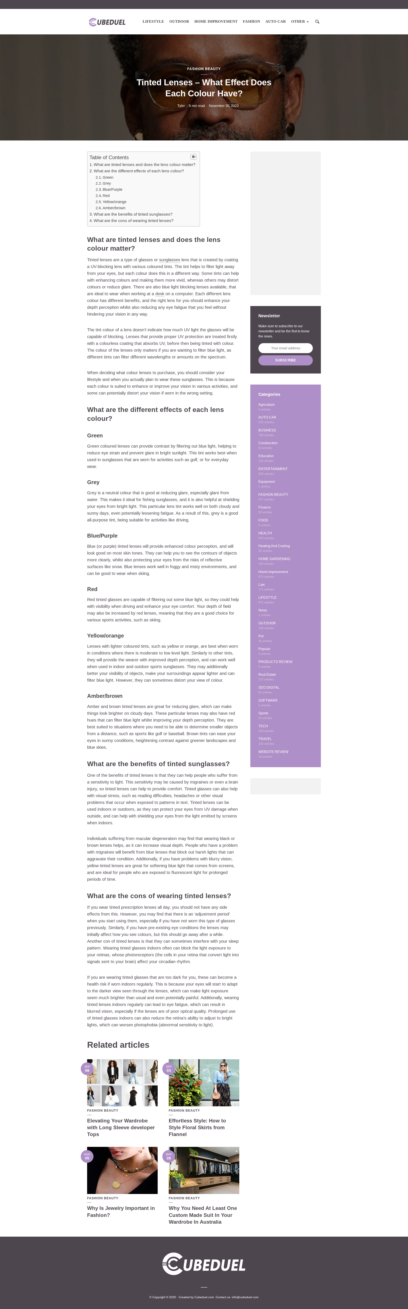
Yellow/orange (114, 202)
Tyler (181, 106)
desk (159, 293)
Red (106, 196)
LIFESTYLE (153, 21)
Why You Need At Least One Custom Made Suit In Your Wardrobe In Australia (203, 1215)
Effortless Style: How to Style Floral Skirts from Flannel (197, 1127)
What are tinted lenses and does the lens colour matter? (145, 164)
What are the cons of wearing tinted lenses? (134, 220)
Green (108, 177)
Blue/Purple (112, 189)
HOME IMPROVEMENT (216, 21)
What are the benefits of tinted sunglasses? (133, 214)
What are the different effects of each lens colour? (139, 171)
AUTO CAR (275, 21)
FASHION (251, 21)
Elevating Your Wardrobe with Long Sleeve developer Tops (121, 1127)
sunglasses (169, 259)
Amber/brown (114, 208)
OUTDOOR (179, 21)
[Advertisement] (285, 223)
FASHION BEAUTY (204, 69)
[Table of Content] (193, 157)
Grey (107, 183)
